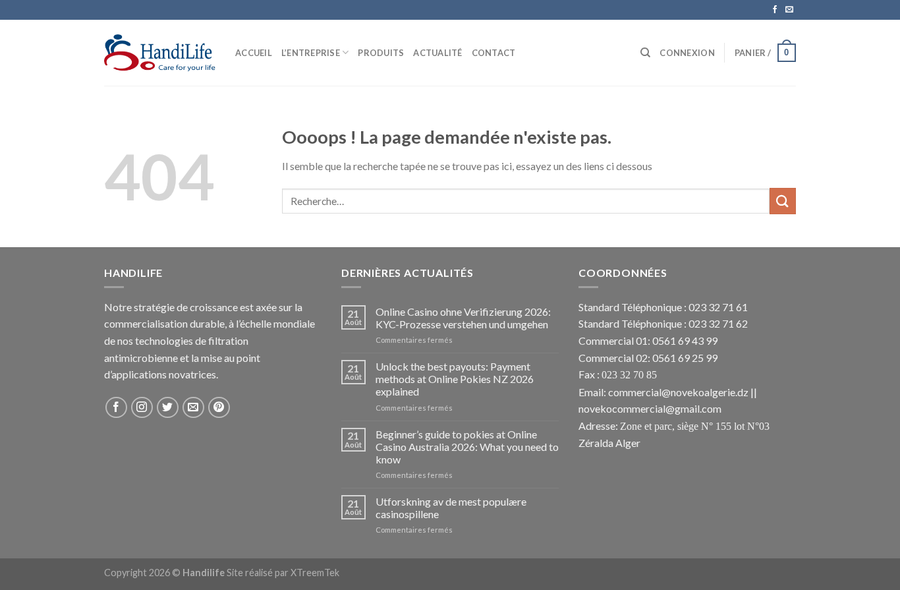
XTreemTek (315, 572)
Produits (381, 52)
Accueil (253, 52)
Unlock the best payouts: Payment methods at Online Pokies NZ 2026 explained (455, 379)
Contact (494, 52)
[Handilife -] (159, 52)
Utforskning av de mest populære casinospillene (451, 507)
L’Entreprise (310, 52)
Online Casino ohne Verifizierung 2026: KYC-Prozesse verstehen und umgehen (463, 317)
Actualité (437, 52)
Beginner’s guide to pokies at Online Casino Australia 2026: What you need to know (467, 446)
